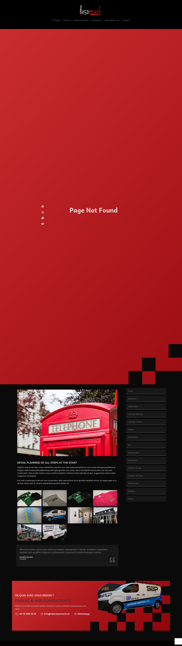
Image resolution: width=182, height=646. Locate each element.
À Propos (56, 20)
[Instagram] (42, 213)
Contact (126, 20)
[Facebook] (42, 207)
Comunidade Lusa (111, 20)
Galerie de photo (81, 20)
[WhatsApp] (42, 219)
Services (67, 20)
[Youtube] (42, 224)
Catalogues (96, 20)
